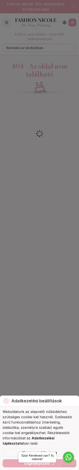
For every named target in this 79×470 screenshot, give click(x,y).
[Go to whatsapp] (68, 457)
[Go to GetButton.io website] (68, 465)
